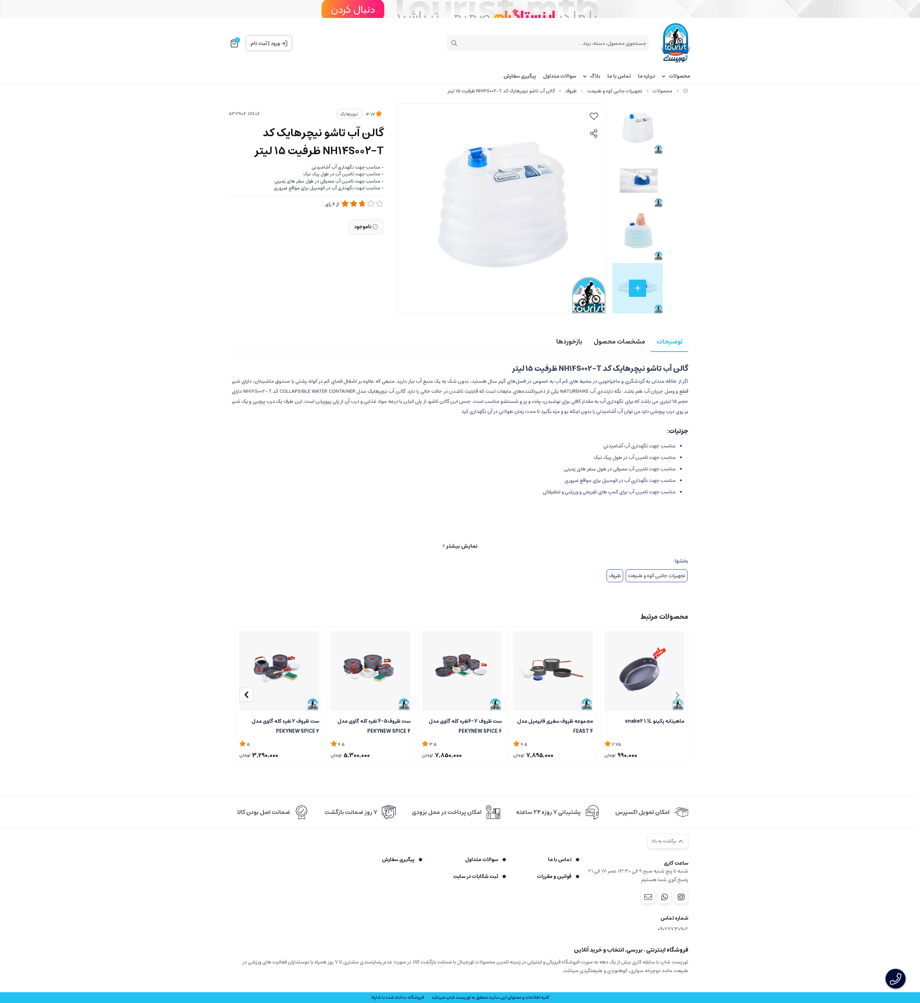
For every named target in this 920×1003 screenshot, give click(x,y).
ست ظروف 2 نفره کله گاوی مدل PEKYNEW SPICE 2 (285, 725)
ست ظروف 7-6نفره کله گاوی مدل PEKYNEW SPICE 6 (465, 725)
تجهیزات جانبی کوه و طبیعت (614, 91)
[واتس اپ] (664, 897)
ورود (275, 43)
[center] (454, 43)
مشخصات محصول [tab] (619, 342)
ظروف (571, 91)
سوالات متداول (559, 76)
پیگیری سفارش (519, 76)
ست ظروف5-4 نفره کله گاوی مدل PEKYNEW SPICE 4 (373, 725)
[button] (246, 694)
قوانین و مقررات (554, 876)
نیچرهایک (349, 114)
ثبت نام (258, 43)
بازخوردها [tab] (569, 342)
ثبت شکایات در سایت (475, 876)
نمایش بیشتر (461, 546)
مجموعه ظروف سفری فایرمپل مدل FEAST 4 (555, 725)
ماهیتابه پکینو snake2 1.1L (654, 721)
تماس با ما (619, 76)
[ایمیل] (648, 897)
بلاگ (595, 76)
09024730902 (673, 929)
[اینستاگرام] (681, 897)
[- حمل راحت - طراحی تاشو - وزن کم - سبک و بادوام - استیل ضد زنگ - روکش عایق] (553, 671)
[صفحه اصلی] (685, 91)
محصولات (679, 76)
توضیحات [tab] (669, 342)
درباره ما (646, 76)
